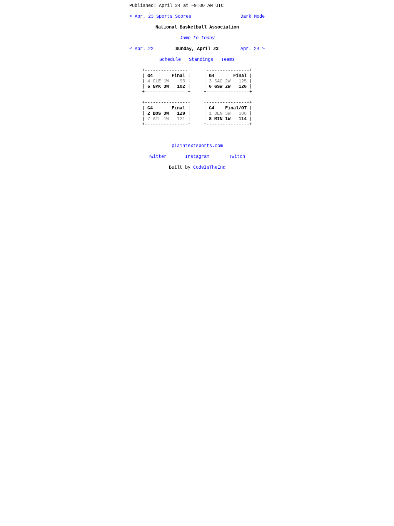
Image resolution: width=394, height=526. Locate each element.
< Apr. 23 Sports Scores (160, 16)
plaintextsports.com (197, 146)
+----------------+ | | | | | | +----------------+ (166, 81)
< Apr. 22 (141, 49)
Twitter (157, 156)
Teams (228, 59)
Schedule (170, 59)
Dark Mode (251, 16)
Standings (201, 59)
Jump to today (197, 38)
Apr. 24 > (252, 49)
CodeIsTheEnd (209, 167)
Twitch (237, 156)
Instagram (197, 156)
